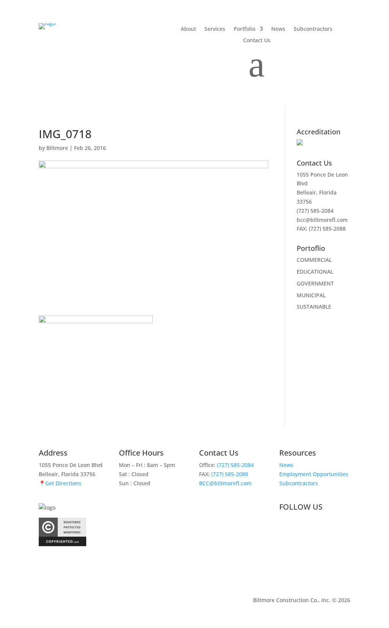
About (188, 29)
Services (214, 29)
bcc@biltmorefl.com (322, 219)
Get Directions (63, 483)
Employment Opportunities (313, 474)
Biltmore (57, 147)
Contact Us (256, 41)
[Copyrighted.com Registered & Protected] (62, 544)
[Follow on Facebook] (285, 526)
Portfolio (244, 29)
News (278, 29)
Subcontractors (313, 29)
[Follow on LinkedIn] (300, 526)
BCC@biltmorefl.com (225, 483)
